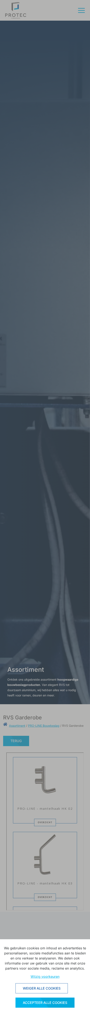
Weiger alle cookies (41, 988)
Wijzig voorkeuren (45, 976)
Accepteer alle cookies (45, 1003)
